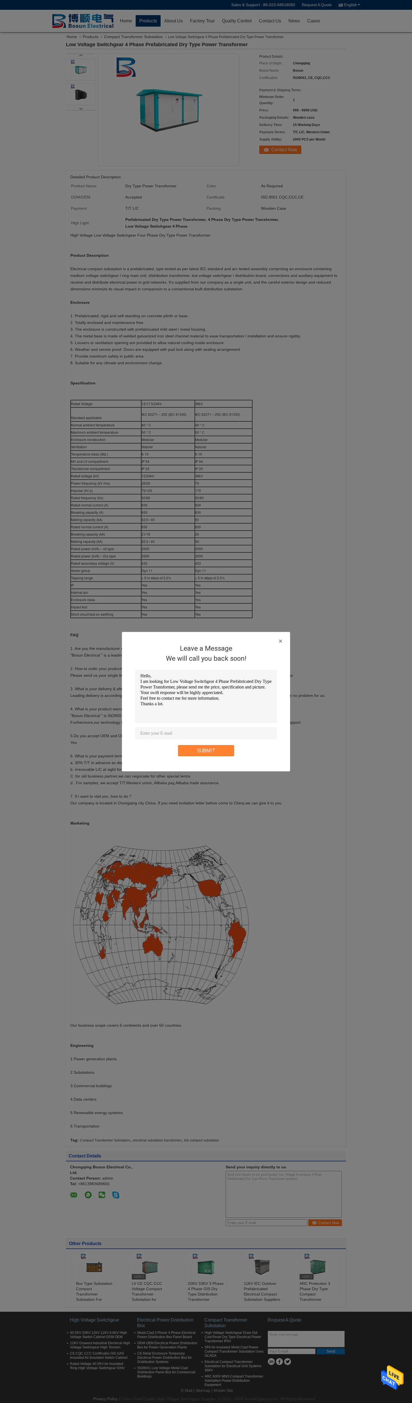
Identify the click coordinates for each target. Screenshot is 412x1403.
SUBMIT (206, 750)
